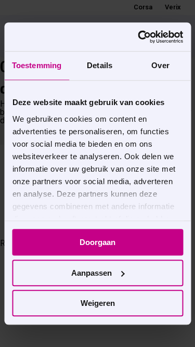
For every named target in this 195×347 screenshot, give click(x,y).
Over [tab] (160, 65)
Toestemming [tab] (36, 65)
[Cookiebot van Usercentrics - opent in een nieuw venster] (139, 37)
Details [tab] (99, 65)
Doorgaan (97, 242)
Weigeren (98, 303)
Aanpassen (91, 272)
